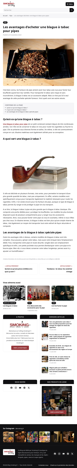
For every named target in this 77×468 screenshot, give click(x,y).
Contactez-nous (43, 465)
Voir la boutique (20, 348)
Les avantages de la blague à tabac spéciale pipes (22, 112)
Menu (71, 4)
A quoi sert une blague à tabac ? (17, 110)
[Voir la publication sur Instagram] (8, 436)
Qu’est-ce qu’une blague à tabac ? (17, 108)
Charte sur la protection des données (62, 465)
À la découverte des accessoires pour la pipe (36, 307)
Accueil (5, 16)
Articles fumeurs (9, 303)
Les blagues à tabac (10, 306)
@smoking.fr (19, 428)
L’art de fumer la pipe (59, 306)
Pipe (10, 16)
